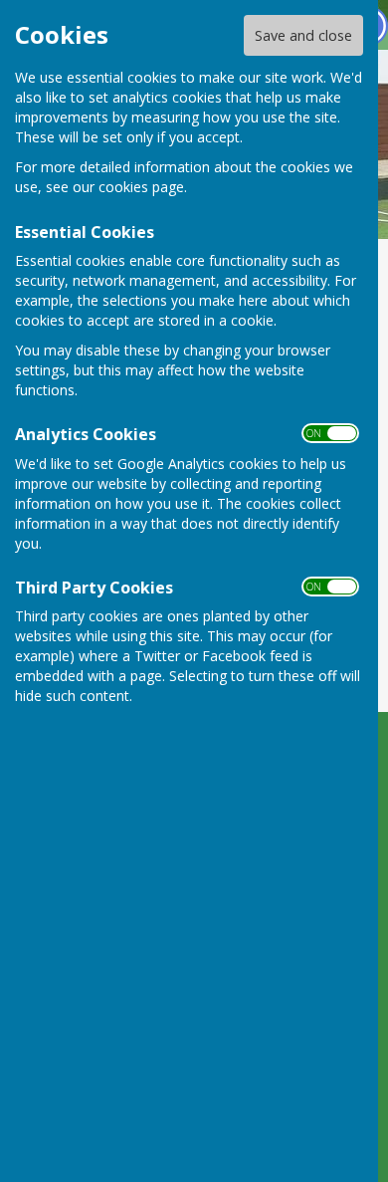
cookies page (141, 186)
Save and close (303, 35)
